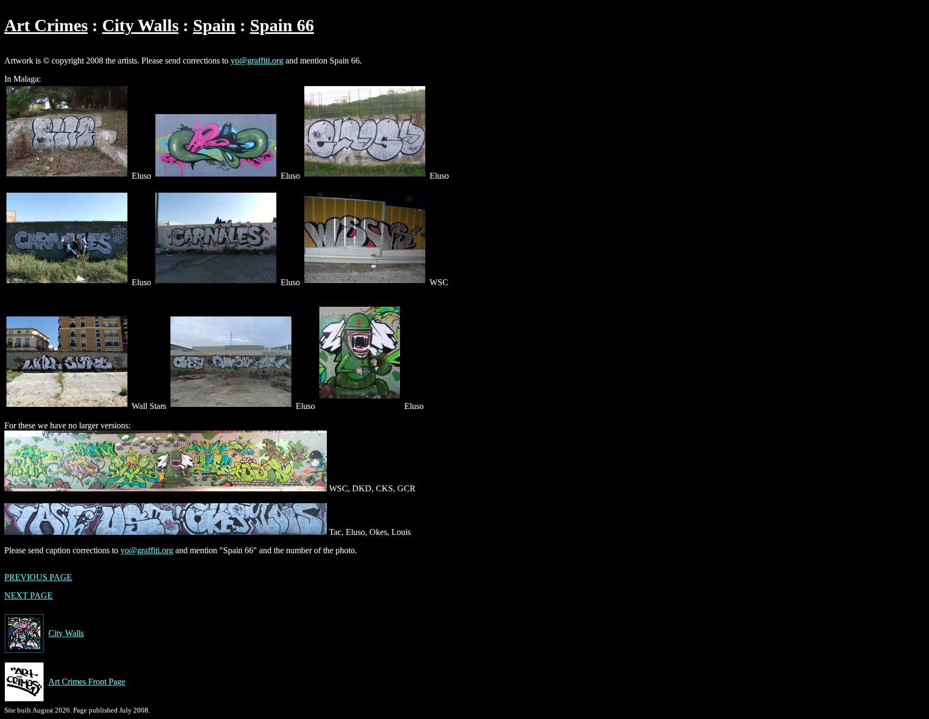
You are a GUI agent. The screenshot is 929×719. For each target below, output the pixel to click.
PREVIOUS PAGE (38, 577)
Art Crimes (46, 25)
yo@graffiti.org (257, 60)
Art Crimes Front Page (86, 681)
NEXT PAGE (28, 595)
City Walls (140, 25)
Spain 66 (282, 25)
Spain (214, 25)
